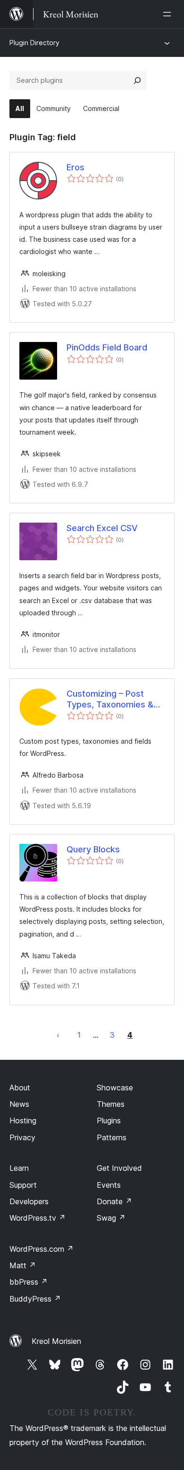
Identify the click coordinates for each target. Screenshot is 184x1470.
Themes (111, 1104)
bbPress (28, 1282)
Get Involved (119, 1168)
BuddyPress (35, 1298)
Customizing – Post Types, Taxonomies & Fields (110, 699)
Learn (19, 1168)
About (19, 1087)
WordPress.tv (37, 1218)
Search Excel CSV (102, 528)
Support (23, 1185)
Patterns (111, 1137)
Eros (75, 167)
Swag (111, 1218)
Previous (58, 1034)
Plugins (109, 1120)
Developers (29, 1201)
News (19, 1104)
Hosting (22, 1120)
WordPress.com (41, 1249)
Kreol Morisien (56, 1341)
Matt (22, 1265)
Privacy (22, 1137)
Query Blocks (93, 849)
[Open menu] (169, 14)
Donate (114, 1201)
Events (109, 1185)
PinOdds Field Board (107, 347)
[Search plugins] (137, 80)
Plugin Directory (34, 43)
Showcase (115, 1087)
